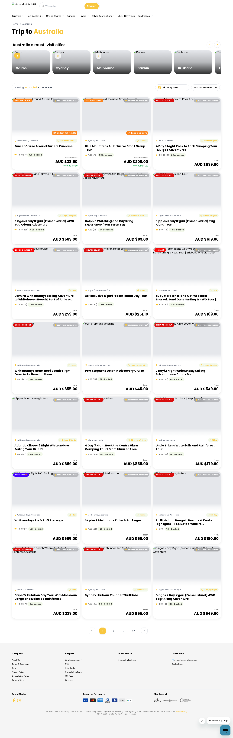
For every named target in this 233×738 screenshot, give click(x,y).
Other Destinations (101, 16)
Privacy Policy (18, 672)
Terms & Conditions (20, 664)
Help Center (70, 668)
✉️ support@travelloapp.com (184, 660)
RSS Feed (69, 676)
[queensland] (185, 700)
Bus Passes (144, 16)
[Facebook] (14, 700)
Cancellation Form (73, 672)
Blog (14, 668)
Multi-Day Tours (126, 16)
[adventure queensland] (170, 700)
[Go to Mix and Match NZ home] (24, 6)
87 (133, 630)
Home (15, 24)
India (83, 16)
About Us (16, 660)
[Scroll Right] (217, 44)
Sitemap (69, 680)
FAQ (67, 664)
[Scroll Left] (210, 44)
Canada (71, 16)
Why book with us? (73, 660)
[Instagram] (19, 700)
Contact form (178, 664)
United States (53, 16)
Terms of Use (18, 680)
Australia (16, 16)
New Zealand (34, 16)
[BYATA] (157, 700)
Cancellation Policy (20, 676)
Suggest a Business (127, 660)
